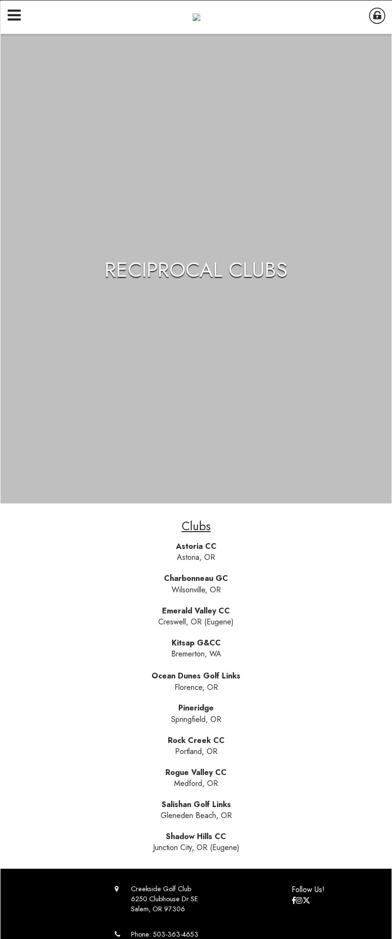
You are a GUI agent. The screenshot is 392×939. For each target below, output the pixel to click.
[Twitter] (306, 900)
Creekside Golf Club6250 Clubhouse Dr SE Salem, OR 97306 (164, 899)
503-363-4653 (175, 934)
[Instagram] (299, 900)
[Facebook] (294, 900)
